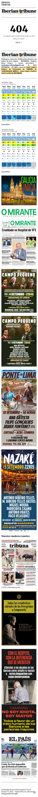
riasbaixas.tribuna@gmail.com (12, 65)
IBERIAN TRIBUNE (6, 3)
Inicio (18, 42)
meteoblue (5, 125)
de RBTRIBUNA (17, 73)
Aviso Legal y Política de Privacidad (19, 68)
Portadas (16, 778)
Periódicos (24, 778)
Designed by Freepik (9, 794)
